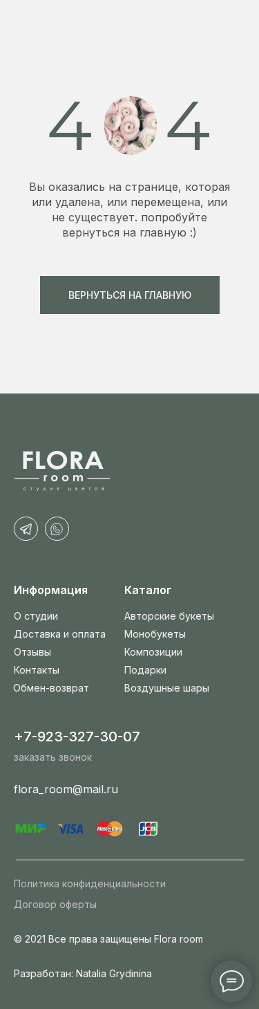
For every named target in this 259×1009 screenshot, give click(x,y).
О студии (36, 616)
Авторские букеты (169, 616)
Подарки (145, 670)
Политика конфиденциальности (90, 883)
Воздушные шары (166, 688)
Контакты (36, 670)
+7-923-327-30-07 (77, 736)
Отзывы (32, 652)
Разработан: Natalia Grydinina (83, 973)
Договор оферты (55, 904)
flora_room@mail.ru (66, 789)
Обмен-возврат (51, 688)
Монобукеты (155, 634)
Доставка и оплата (60, 634)
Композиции (153, 652)
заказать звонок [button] (53, 757)
